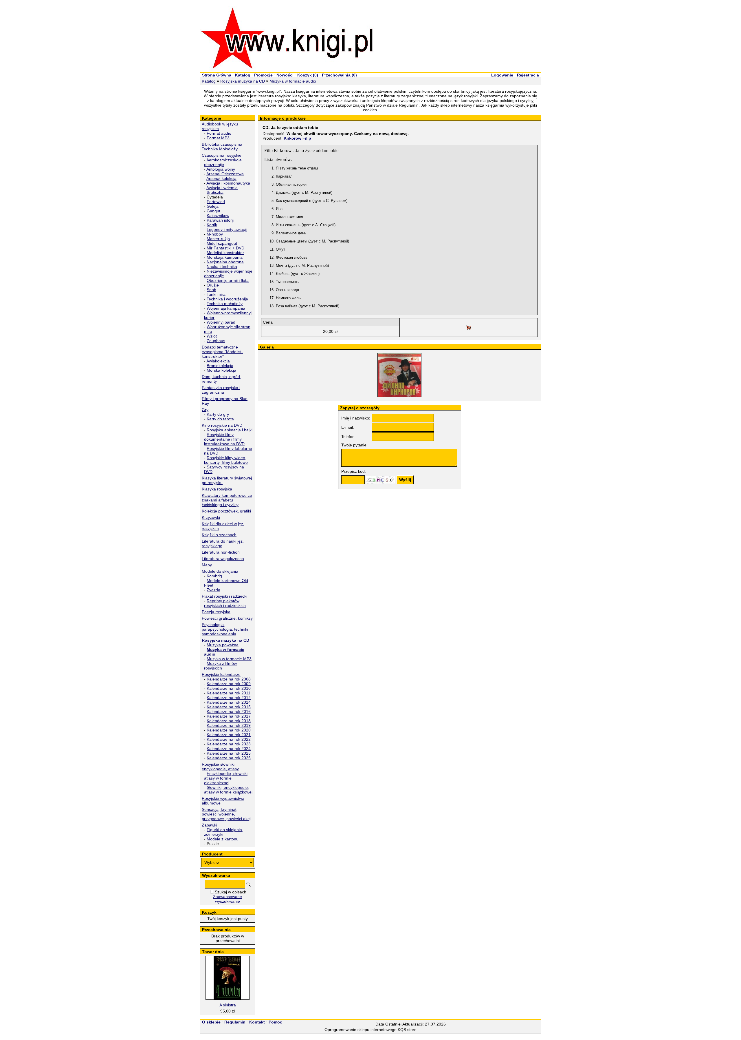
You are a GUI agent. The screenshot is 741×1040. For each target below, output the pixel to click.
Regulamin (234, 1022)
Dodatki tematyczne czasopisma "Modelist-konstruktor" (222, 352)
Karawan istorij (220, 220)
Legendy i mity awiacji (227, 229)
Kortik (212, 224)
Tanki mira (216, 294)
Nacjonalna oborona (225, 262)
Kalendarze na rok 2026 (229, 758)
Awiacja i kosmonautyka (228, 183)
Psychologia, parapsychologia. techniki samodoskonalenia (225, 629)
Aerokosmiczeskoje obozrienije (223, 162)
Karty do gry (218, 414)
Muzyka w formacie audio (292, 81)
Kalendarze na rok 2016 (229, 711)
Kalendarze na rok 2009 (229, 683)
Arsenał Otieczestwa (225, 173)
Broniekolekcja (220, 365)
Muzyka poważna (223, 645)
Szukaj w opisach (230, 892)
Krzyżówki (211, 517)
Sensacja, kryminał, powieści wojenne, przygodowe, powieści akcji (226, 814)
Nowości (285, 75)
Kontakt (257, 1022)
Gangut (213, 211)
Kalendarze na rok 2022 (229, 739)
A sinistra (227, 1005)
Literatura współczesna (223, 558)
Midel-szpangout (222, 243)
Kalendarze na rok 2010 (229, 688)
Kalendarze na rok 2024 (229, 748)
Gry (205, 409)
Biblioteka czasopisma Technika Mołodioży (222, 146)
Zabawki (209, 825)
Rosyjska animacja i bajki (229, 430)
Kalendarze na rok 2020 (229, 730)
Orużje (213, 285)
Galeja (213, 206)
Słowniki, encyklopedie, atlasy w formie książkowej (228, 789)
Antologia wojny (220, 169)
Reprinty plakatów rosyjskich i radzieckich (225, 603)
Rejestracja (528, 75)
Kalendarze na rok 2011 (228, 693)
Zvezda (213, 589)
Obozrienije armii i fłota (228, 280)
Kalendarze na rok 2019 (229, 725)
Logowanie (502, 75)
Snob (211, 289)
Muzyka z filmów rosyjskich (220, 665)
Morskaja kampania (225, 257)
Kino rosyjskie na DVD (222, 425)
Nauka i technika (222, 266)
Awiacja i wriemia (222, 187)
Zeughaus (216, 340)
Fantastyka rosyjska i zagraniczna (221, 390)
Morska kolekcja (221, 370)
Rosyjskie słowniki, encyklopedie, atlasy (220, 766)
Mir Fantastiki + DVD (225, 248)
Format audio (219, 133)
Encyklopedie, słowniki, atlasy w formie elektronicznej (226, 778)
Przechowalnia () (339, 75)
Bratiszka (215, 192)
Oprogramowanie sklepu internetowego (360, 1029)
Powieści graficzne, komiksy (227, 618)
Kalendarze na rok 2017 (229, 716)
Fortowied (216, 201)
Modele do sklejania (220, 571)
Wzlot (212, 336)
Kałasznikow (218, 215)
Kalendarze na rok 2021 (229, 734)
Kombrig (214, 576)
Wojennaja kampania (226, 308)
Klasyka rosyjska (217, 489)
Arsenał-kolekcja (221, 178)
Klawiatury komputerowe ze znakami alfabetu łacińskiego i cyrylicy (227, 500)
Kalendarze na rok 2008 (229, 679)
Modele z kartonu (223, 839)
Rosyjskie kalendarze (221, 674)
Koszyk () (307, 75)
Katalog (242, 75)
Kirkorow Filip (297, 138)
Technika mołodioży (225, 303)
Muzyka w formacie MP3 (229, 658)
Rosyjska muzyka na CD (242, 81)
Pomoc (275, 1022)
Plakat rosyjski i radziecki (224, 596)
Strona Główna (216, 75)
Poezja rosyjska (216, 612)
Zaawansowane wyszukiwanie (227, 899)
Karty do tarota (220, 419)
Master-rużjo (218, 238)
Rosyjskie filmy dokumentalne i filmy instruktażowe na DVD (224, 439)
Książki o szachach (219, 534)
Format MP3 (218, 138)
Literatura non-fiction (221, 552)
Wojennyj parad (221, 322)
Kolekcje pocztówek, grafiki (226, 511)
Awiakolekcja (218, 361)
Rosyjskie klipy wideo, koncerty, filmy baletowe (226, 460)
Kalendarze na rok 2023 (229, 744)
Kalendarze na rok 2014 (229, 702)
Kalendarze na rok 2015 (229, 707)
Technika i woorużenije (227, 299)
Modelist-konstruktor (225, 252)
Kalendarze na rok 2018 (229, 720)
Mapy (207, 565)
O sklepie (211, 1022)
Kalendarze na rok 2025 (229, 753)
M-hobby (215, 234)
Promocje (263, 75)
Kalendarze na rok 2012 (229, 697)
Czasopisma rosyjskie (221, 155)
